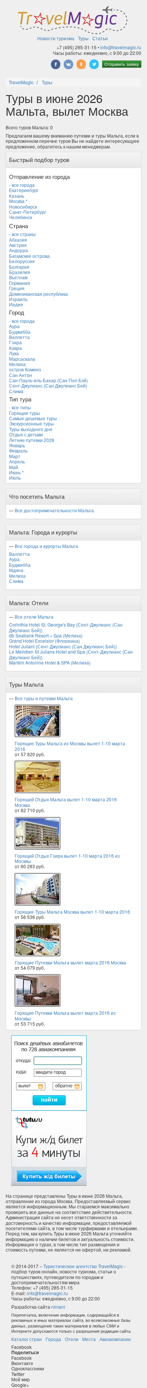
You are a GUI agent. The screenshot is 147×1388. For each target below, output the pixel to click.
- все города (22, 185)
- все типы (20, 407)
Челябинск (20, 217)
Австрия (18, 245)
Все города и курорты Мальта (46, 546)
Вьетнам (18, 277)
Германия (19, 283)
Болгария (19, 266)
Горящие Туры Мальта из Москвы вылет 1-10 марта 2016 (70, 746)
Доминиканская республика (38, 294)
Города (53, 1339)
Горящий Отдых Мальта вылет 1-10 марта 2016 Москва (66, 802)
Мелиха (17, 364)
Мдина (16, 570)
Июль (15, 477)
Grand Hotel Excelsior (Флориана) (44, 640)
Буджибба (20, 331)
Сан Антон (20, 375)
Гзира (15, 342)
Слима (16, 391)
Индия (16, 304)
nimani (58, 1306)
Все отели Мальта (34, 616)
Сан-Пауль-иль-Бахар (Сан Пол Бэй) (48, 380)
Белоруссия (22, 261)
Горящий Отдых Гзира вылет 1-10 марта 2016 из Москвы (67, 858)
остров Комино (25, 369)
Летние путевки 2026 (31, 440)
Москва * (18, 201)
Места (89, 1339)
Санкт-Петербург (27, 212)
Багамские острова (29, 256)
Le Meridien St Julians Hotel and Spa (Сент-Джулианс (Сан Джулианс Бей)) (71, 654)
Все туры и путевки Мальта (44, 698)
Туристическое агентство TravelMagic (83, 1266)
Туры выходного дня (30, 429)
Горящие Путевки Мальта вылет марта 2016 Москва (70, 962)
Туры (83, 38)
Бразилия (19, 272)
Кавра (15, 348)
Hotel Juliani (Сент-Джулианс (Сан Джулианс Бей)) (63, 646)
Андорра (18, 250)
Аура (14, 326)
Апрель (17, 461)
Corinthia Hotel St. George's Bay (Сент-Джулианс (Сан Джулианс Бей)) (65, 627)
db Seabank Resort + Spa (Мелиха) (46, 635)
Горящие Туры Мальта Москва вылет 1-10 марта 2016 (72, 911)
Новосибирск (23, 206)
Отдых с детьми (26, 434)
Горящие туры (24, 413)
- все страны (22, 234)
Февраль (18, 450)
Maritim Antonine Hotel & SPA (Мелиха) (49, 662)
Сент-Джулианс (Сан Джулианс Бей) (48, 385)
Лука (14, 353)
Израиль (18, 299)
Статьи (100, 38)
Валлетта (19, 337)
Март (14, 456)
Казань (16, 195)
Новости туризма (55, 38)
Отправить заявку (121, 64)
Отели (71, 1339)
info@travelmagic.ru (120, 47)
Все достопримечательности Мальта (54, 510)
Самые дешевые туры (33, 418)
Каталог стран (26, 1339)
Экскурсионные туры (31, 423)
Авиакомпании (115, 1339)
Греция (16, 288)
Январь (17, 445)
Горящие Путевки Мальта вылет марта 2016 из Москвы (65, 1015)
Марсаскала (22, 359)
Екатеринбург (23, 190)
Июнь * (16, 472)
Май (13, 467)
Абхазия (18, 239)
